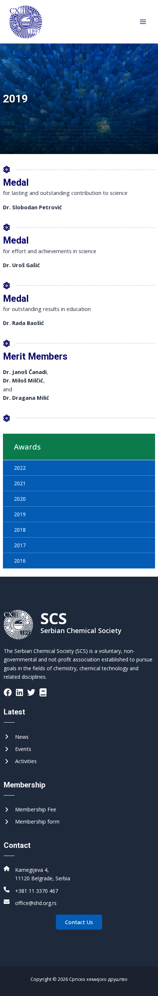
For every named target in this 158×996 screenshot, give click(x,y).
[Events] (17, 749)
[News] (16, 737)
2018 (20, 529)
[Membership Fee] (30, 809)
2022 (20, 467)
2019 (20, 514)
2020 (20, 498)
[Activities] (20, 761)
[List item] (8, 692)
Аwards (27, 447)
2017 (20, 545)
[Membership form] (32, 821)
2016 (20, 560)
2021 (20, 483)
